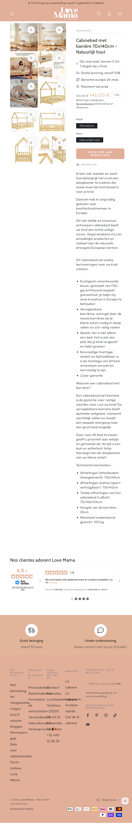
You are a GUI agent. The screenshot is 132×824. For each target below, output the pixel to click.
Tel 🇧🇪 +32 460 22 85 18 (53, 735)
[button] (99, 13)
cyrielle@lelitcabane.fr (64, 699)
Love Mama (27, 799)
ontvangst (83, 30)
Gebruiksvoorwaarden (45, 723)
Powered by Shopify (22, 808)
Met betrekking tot (18, 691)
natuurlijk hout (89, 140)
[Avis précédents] (40, 581)
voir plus (53, 582)
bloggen (16, 726)
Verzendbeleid (39, 717)
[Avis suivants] (119, 581)
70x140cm (86, 126)
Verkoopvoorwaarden (45, 729)
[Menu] (12, 13)
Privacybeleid (38, 687)
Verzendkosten (85, 103)
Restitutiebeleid (40, 693)
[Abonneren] (119, 683)
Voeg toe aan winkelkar (100, 154)
